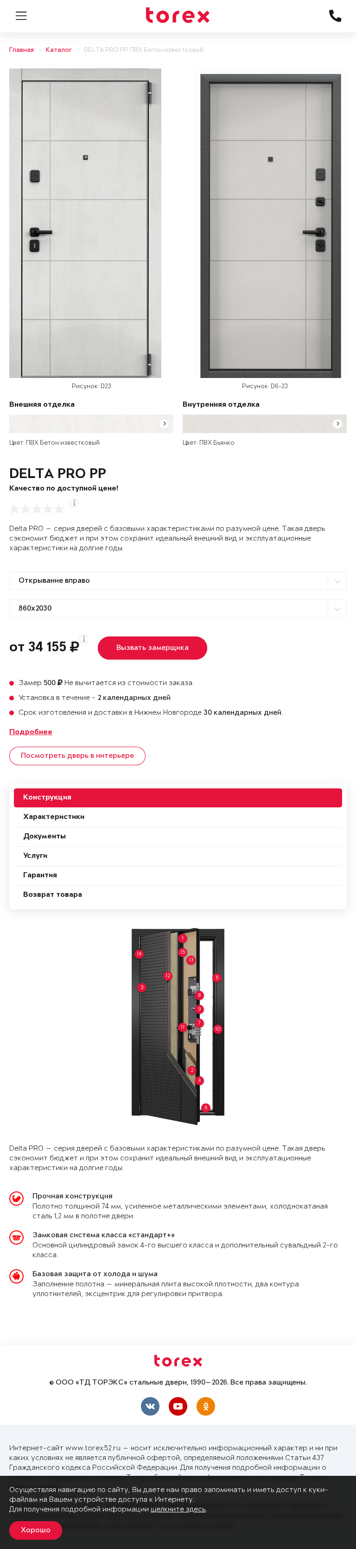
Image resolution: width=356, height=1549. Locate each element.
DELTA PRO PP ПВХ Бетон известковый (143, 50)
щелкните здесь (178, 1509)
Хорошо (36, 1530)
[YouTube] (178, 1406)
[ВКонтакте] (150, 1406)
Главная (21, 50)
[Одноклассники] (206, 1406)
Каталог (59, 50)
